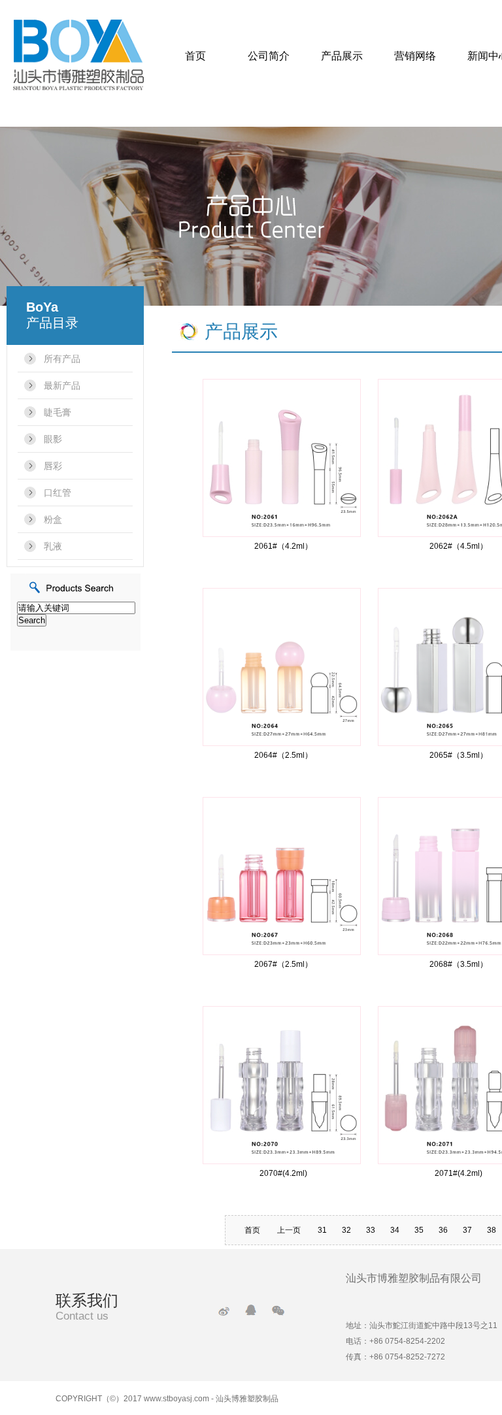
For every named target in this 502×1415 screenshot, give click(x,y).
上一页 (289, 1230)
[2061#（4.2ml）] (281, 457)
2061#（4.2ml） (283, 546)
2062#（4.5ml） (458, 546)
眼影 (53, 439)
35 (419, 1230)
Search (31, 620)
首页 (195, 55)
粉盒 (53, 519)
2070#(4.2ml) (283, 1173)
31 (322, 1230)
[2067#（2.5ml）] (281, 875)
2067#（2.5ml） (283, 964)
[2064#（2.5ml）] (281, 666)
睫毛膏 (57, 412)
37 (467, 1230)
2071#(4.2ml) (458, 1173)
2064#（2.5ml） (283, 755)
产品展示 (342, 55)
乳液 (53, 546)
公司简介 (269, 55)
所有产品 (62, 358)
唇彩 (53, 466)
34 (394, 1230)
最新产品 (62, 385)
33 (370, 1230)
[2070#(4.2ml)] (281, 1084)
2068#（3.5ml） (458, 964)
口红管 (57, 492)
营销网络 (415, 55)
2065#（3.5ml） (458, 755)
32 (346, 1230)
